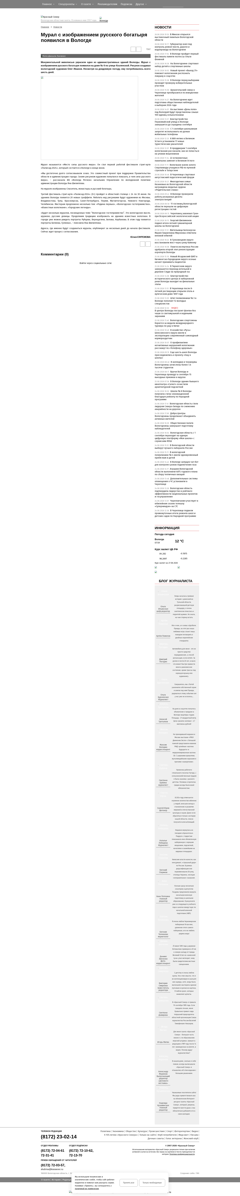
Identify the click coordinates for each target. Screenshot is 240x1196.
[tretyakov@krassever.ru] (163, 726)
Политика (105, 1131)
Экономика (118, 1131)
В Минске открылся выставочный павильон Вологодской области (174, 37)
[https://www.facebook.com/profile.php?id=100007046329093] (165, 616)
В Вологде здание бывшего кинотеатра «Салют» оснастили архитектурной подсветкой (177, 384)
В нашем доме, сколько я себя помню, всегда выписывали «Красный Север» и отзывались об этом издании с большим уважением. (184, 1067)
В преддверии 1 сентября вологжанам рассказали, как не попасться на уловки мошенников (177, 151)
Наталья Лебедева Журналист (163, 842)
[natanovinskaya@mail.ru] (161, 850)
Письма (194, 1135)
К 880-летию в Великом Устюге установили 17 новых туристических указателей (175, 141)
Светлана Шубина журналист (163, 782)
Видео (195, 1131)
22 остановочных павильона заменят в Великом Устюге (174, 159)
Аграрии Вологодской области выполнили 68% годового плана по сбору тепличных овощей (176, 472)
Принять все (128, 1183)
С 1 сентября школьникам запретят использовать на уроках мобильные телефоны (176, 131)
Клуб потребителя (167, 1135)
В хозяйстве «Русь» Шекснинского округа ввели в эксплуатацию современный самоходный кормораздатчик (176, 334)
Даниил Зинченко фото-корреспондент (163, 960)
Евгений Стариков (163, 871)
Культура (142, 1131)
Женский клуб (191, 1138)
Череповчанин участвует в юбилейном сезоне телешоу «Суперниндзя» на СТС (176, 503)
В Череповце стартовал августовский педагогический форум (175, 176)
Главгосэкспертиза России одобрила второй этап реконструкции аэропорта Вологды (176, 249)
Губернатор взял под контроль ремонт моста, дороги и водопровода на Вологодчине (173, 47)
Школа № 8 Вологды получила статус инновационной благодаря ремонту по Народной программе (173, 395)
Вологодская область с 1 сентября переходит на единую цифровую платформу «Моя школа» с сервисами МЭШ (175, 436)
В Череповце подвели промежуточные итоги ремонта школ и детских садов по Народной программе (175, 513)
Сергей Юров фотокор (163, 809)
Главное (45, 27)
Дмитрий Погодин (163, 660)
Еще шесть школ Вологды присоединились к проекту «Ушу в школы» (176, 355)
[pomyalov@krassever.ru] (163, 641)
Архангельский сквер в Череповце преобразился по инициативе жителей (176, 93)
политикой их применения (87, 1189)
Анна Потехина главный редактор (163, 898)
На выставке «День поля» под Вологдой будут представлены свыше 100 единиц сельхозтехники (176, 112)
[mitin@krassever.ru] (163, 1047)
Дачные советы (156, 1138)
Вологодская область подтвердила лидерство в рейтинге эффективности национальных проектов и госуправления (176, 492)
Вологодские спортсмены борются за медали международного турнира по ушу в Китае (176, 323)
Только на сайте (147, 1135)
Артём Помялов (163, 636)
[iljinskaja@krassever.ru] (160, 616)
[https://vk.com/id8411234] (164, 850)
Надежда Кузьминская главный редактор (163, 1106)
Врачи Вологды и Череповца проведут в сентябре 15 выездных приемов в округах (173, 374)
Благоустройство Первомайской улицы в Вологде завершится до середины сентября (173, 122)
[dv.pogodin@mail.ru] (160, 666)
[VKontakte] (95, 267)
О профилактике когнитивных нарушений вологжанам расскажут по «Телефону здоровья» (174, 345)
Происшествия (157, 1131)
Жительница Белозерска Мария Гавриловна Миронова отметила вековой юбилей (175, 233)
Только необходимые (152, 1183)
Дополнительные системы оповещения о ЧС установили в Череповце (176, 481)
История (56, 1179)
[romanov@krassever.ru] (163, 754)
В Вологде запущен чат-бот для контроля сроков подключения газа (176, 463)
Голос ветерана (174, 1138)
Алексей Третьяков (163, 720)
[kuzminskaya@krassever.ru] (161, 1115)
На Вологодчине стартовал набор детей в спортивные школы (176, 65)
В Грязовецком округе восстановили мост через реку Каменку (175, 241)
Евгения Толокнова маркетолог (163, 934)
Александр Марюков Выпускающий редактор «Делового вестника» (163, 1077)
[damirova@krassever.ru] (163, 1020)
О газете (45, 1179)
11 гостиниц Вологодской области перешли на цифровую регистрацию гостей (176, 206)
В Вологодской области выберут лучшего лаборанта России (174, 446)
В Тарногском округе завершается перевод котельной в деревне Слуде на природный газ (173, 269)
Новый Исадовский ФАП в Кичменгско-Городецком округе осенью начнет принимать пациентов (176, 259)
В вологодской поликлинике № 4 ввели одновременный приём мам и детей (176, 455)
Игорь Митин (163, 1042)
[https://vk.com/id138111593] (163, 616)
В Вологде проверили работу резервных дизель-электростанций (174, 197)
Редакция (67, 1179)
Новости (57, 27)
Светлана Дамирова (163, 1014)
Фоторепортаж (182, 1131)
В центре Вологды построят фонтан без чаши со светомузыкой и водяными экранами (175, 313)
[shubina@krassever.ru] (163, 790)
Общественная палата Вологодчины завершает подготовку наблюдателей (174, 426)
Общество (131, 1131)
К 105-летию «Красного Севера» (121, 1135)
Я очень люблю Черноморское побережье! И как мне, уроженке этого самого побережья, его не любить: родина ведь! (184, 927)
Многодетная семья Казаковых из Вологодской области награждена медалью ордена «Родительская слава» (173, 185)
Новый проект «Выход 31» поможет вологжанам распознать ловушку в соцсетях (176, 73)
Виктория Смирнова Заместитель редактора (163, 986)
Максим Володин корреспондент (163, 747)
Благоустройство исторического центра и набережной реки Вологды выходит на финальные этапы (175, 280)
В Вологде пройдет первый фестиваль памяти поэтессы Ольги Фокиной (177, 56)
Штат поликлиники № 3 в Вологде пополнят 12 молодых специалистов (175, 301)
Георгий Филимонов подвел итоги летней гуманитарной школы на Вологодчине (173, 223)
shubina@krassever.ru (52, 1169)
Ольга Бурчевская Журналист (163, 697)
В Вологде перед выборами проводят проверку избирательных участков (177, 83)
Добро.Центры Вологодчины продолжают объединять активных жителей (175, 416)
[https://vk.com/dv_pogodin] (163, 666)
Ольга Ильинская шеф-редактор (163, 608)
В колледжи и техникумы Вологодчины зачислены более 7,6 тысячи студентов (176, 365)
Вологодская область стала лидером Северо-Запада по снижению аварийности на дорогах (176, 406)
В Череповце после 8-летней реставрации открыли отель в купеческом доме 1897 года (174, 291)
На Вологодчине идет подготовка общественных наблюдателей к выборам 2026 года (176, 102)
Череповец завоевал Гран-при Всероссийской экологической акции (177, 215)
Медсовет (183, 1135)
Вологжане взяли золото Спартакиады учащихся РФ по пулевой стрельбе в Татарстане (175, 168)
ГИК (197, 1173)
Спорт (169, 1131)
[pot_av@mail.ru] (163, 906)
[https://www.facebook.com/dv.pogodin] (165, 666)
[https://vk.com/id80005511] (164, 1115)
